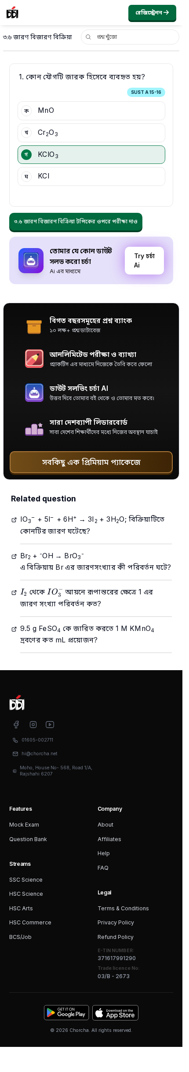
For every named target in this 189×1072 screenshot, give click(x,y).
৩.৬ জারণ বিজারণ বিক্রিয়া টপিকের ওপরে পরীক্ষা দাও (76, 221)
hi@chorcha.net (40, 754)
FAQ (103, 867)
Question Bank (28, 839)
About (105, 824)
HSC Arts (21, 908)
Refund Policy (116, 937)
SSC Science (26, 879)
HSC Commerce (30, 922)
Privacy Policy (116, 922)
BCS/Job (20, 937)
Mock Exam (24, 824)
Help (104, 853)
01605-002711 (37, 740)
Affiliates (109, 839)
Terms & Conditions (123, 908)
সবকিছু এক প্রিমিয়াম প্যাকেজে (91, 462)
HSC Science (26, 893)
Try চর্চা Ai (144, 260)
